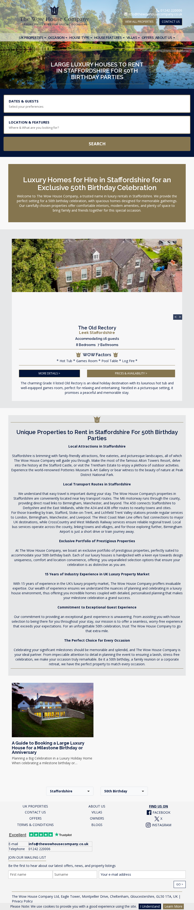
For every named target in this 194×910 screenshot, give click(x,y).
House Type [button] (79, 37)
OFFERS (35, 818)
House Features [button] (108, 37)
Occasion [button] (56, 37)
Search (97, 143)
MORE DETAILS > (49, 373)
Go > (179, 884)
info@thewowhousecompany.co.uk (155, 14)
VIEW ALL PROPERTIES (139, 22)
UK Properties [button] (31, 37)
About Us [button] (164, 37)
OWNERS (97, 818)
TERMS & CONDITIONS (35, 824)
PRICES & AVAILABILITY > (131, 373)
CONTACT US (171, 22)
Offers (147, 37)
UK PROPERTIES (35, 806)
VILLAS (97, 812)
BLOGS (96, 824)
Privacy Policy (22, 901)
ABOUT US (96, 806)
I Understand (150, 906)
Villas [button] (132, 37)
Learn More (173, 906)
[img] (97, 265)
